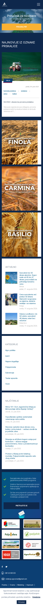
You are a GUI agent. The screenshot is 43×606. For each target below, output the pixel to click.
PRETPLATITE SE (21, 506)
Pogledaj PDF (21, 27)
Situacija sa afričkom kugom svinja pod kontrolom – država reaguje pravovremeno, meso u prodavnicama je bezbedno (21, 442)
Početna (4, 585)
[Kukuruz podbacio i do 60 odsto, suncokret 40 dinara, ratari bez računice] (11, 319)
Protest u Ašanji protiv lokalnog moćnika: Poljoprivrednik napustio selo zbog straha (20, 456)
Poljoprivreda (10, 367)
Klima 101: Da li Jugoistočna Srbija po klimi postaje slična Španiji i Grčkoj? (20, 408)
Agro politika (10, 350)
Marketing (20, 585)
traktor (14, 94)
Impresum (30, 585)
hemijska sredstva (10, 91)
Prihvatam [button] (21, 602)
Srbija (8, 80)
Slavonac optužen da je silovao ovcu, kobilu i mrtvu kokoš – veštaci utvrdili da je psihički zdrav (21, 429)
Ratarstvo (23, 323)
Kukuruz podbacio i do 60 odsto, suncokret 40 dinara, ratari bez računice (28, 317)
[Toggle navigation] (38, 4)
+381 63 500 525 (10, 573)
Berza (21, 286)
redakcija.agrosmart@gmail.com (16, 579)
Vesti (7, 384)
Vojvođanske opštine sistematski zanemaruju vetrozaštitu (18, 418)
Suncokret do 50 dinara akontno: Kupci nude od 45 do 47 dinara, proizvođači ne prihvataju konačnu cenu (28, 278)
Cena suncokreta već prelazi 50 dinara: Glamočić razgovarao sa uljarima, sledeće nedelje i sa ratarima (27, 298)
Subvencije (9, 373)
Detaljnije (36, 597)
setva (5, 94)
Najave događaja (12, 361)
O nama (12, 585)
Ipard (7, 356)
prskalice (24, 91)
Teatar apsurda (11, 378)
